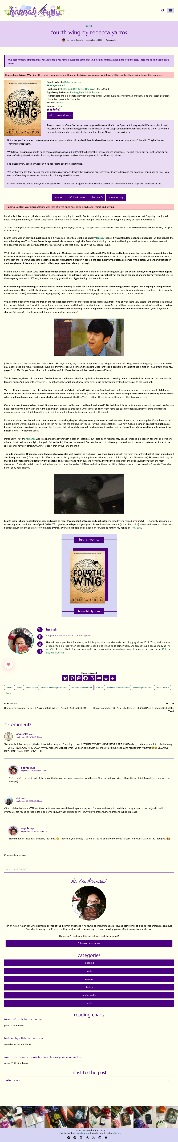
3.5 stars (10, 687)
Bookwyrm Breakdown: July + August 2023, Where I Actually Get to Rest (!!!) (45, 705)
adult (20, 687)
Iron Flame (136, 527)
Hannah (79, 40)
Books (89, 25)
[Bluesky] (65, 678)
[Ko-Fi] (106, 1137)
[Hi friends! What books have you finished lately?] (100, 1117)
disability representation (81, 687)
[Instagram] (99, 1137)
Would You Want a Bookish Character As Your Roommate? (42, 1057)
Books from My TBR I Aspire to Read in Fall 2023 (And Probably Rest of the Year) (133, 707)
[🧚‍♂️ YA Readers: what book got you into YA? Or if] (78, 1117)
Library (59, 105)
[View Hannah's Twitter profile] (40, 629)
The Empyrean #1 (56, 85)
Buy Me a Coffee (55, 652)
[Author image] (64, 40)
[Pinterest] (72, 678)
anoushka (22, 733)
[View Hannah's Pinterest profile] (40, 637)
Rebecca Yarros (72, 82)
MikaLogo (117, 1133)
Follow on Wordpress (89, 943)
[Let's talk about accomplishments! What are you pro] (145, 1117)
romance (30, 438)
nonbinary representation (118, 687)
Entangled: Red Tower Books (76, 88)
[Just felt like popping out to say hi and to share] (33, 1117)
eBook (59, 102)
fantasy (100, 237)
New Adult (85, 92)
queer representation (142, 687)
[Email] (99, 678)
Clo (18, 797)
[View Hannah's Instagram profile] (40, 644)
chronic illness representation (54, 687)
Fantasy (74, 92)
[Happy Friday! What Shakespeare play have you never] (122, 1117)
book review (32, 687)
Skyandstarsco (82, 1133)
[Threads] (92, 678)
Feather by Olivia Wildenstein (23, 1038)
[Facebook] (86, 678)
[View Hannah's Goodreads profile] (40, 651)
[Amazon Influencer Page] (87, 1137)
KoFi (164, 649)
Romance (97, 92)
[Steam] (75, 1137)
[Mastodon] (79, 678)
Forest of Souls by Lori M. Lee (23, 1019)
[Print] (106, 678)
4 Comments (111, 40)
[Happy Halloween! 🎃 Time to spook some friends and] (167, 1117)
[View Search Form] (163, 10)
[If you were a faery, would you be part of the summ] (55, 1117)
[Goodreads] (81, 1137)
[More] (113, 678)
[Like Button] (8, 664)
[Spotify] (68, 1137)
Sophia (25, 767)
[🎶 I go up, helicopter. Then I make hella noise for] (11, 1117)
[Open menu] (170, 10)
